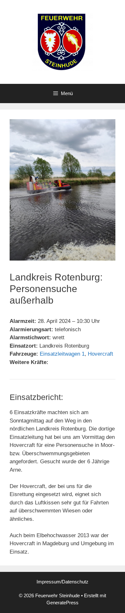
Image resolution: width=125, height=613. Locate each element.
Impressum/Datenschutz (62, 581)
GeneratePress (62, 602)
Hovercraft (100, 354)
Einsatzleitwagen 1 (62, 354)
